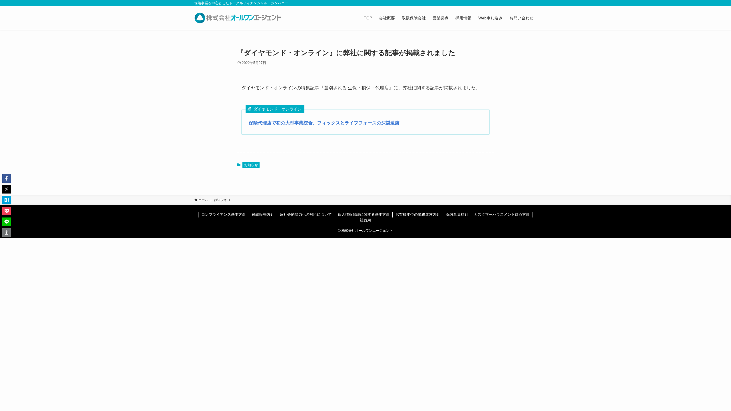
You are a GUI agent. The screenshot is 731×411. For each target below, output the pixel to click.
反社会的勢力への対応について (306, 214)
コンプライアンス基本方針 (223, 214)
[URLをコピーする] (6, 232)
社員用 (365, 220)
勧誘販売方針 (263, 214)
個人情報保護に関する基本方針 (364, 214)
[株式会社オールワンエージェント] (237, 18)
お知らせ (251, 165)
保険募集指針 (457, 214)
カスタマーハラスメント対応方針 (502, 214)
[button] (6, 178)
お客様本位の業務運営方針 (417, 214)
